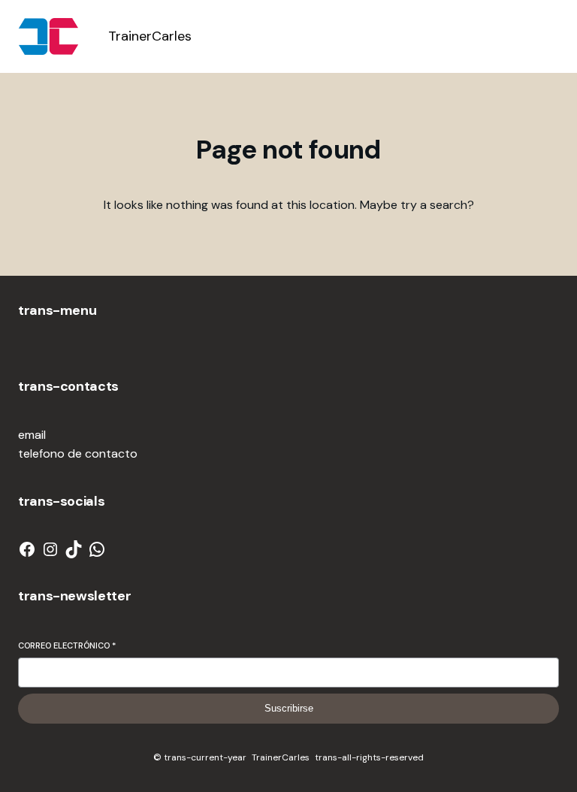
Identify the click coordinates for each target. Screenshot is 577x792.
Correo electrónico (67, 645)
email (32, 435)
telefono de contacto (77, 453)
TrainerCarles (150, 36)
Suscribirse (288, 708)
